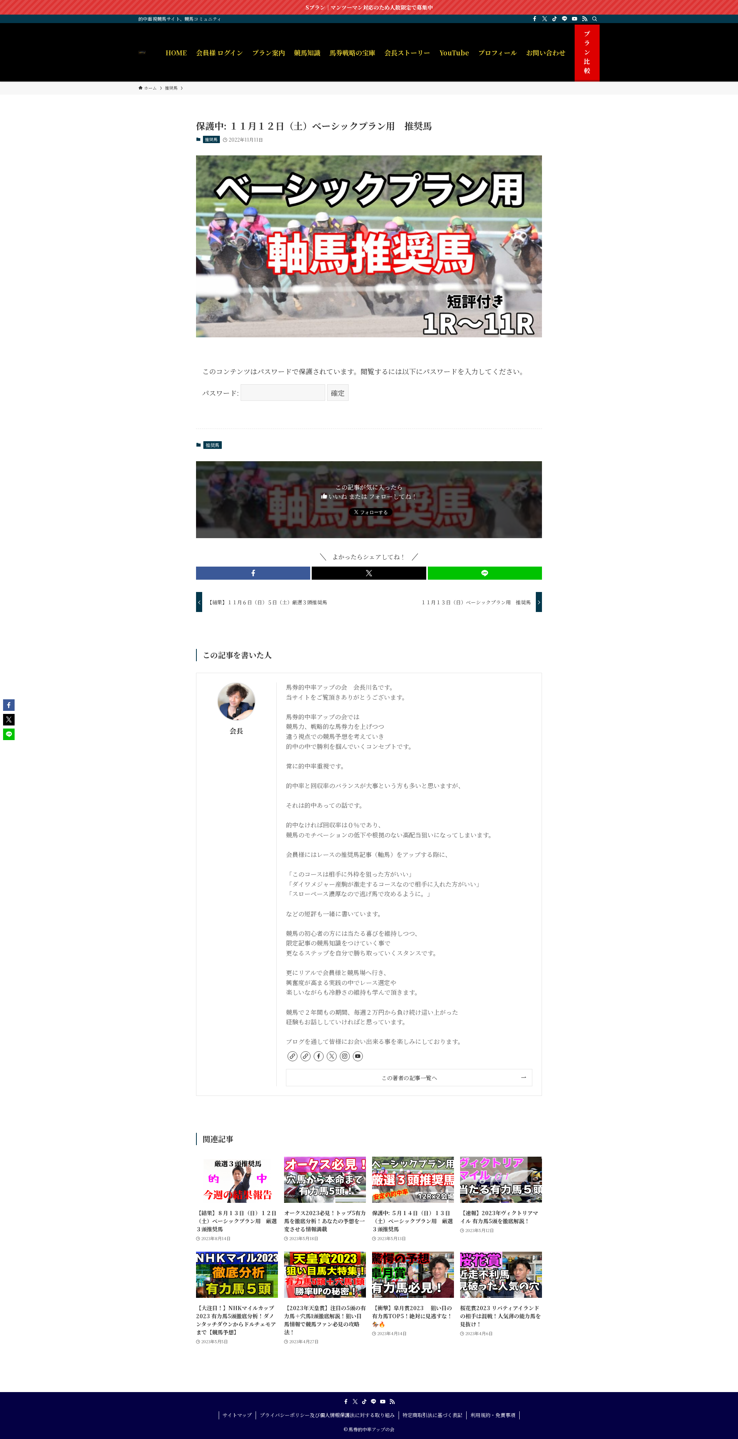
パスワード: (221, 393)
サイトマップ (237, 1415)
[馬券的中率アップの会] (142, 52)
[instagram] (345, 1056)
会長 (236, 731)
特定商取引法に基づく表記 (432, 1415)
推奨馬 (211, 139)
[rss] (585, 19)
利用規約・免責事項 (492, 1415)
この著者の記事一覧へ (409, 1078)
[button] (253, 573)
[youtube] (575, 19)
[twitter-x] (545, 19)
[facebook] (535, 19)
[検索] (595, 19)
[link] (293, 1056)
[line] (565, 19)
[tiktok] (555, 19)
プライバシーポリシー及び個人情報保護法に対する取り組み (327, 1415)
